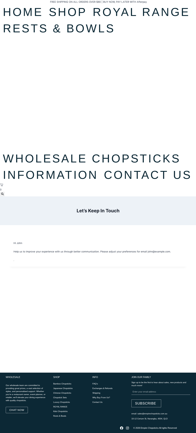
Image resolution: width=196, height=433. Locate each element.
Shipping (96, 393)
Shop (68, 12)
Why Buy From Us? (101, 397)
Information (50, 174)
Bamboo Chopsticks (62, 384)
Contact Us (148, 174)
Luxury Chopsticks (61, 402)
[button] (2, 194)
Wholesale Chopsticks (92, 158)
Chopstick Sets (60, 397)
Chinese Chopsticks (62, 393)
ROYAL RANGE (141, 12)
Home (23, 12)
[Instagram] (127, 428)
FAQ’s (95, 384)
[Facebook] (122, 428)
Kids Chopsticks (60, 411)
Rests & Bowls (59, 28)
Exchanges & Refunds (102, 388)
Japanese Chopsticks (63, 388)
